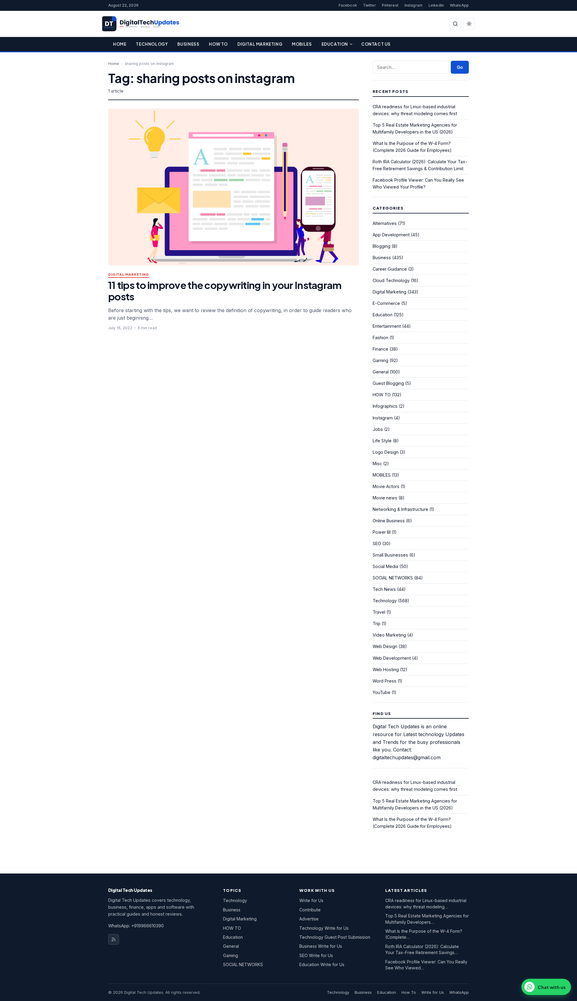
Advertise (309, 918)
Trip (376, 623)
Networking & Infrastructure (400, 509)
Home (119, 44)
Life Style (382, 440)
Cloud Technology (391, 280)
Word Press (384, 680)
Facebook (348, 5)
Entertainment (387, 326)
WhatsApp (459, 5)
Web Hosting (386, 669)
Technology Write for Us (324, 928)
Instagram (414, 5)
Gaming (380, 360)
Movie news (385, 497)
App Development (391, 234)
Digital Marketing (259, 44)
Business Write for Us (320, 946)
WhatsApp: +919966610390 (136, 925)
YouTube (381, 692)
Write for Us (311, 900)
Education (335, 44)
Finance (380, 349)
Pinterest (390, 5)
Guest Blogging (388, 383)
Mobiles (302, 44)
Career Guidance (390, 269)
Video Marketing (389, 634)
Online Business (389, 520)
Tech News (384, 589)
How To (218, 44)
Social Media (385, 566)
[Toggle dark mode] (469, 23)
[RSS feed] (113, 939)
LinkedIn (436, 5)
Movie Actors (386, 486)
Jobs (378, 429)
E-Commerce (386, 303)
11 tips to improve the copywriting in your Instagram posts (224, 290)
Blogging (381, 246)
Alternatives (385, 223)
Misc (377, 463)
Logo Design (385, 452)
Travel (379, 612)
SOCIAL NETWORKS (393, 577)
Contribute (310, 909)
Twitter (369, 5)
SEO (377, 543)
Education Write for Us (321, 964)
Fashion (380, 337)
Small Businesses (390, 554)
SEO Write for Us (316, 955)
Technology (152, 44)
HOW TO (382, 394)
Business (188, 44)
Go (460, 67)
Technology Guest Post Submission (334, 937)
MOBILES (382, 474)
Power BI (382, 532)
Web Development (392, 658)
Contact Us (376, 44)
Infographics (385, 406)
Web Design (385, 646)
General (381, 371)
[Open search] (455, 23)
